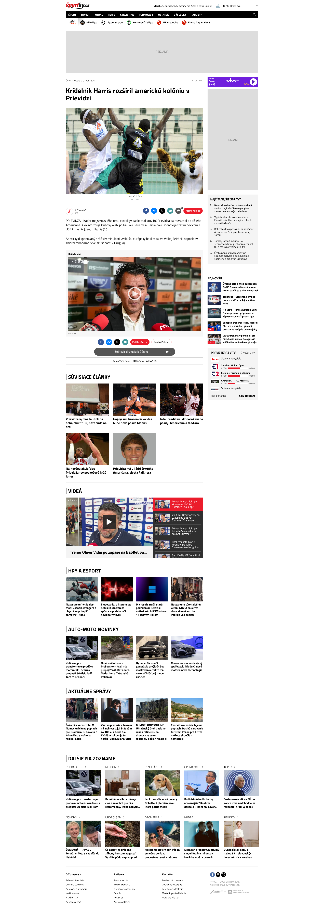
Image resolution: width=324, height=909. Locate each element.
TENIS (111, 15)
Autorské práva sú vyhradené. (225, 884)
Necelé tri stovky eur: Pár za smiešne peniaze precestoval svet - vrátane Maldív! (162, 854)
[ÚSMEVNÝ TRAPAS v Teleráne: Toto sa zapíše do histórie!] (83, 834)
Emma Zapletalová (199, 22)
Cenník (117, 893)
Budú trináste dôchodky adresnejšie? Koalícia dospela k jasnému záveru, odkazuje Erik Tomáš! (200, 803)
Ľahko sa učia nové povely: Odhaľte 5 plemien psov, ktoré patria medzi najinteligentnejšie (161, 803)
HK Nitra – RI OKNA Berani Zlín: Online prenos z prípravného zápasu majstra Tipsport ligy (240, 313)
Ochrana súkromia (75, 884)
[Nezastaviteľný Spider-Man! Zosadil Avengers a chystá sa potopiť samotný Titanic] (82, 589)
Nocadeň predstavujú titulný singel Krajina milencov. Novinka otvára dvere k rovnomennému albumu (201, 854)
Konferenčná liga (143, 22)
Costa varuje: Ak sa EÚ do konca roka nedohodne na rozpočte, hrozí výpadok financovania (239, 803)
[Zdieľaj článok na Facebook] (146, 211)
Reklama (119, 874)
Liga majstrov (115, 22)
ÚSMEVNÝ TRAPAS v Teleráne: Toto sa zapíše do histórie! (82, 853)
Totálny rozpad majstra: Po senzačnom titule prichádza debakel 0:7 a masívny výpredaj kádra (233, 244)
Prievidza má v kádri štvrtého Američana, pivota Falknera (133, 470)
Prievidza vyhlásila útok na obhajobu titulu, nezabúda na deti (86, 423)
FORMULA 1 (146, 15)
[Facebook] (212, 875)
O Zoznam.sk (73, 874)
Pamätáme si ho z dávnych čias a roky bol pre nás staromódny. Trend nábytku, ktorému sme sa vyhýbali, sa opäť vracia (122, 803)
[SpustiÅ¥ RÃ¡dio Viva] (232, 80)
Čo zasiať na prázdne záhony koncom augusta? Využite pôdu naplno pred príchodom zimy (121, 854)
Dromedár (152, 817)
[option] (83, 815)
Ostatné (78, 80)
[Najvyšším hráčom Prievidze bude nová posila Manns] (134, 400)
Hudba (188, 817)
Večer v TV (249, 352)
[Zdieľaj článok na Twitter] (162, 211)
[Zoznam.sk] (219, 892)
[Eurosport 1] (215, 366)
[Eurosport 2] (215, 374)
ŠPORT (72, 15)
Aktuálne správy (89, 691)
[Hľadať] (254, 14)
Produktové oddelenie (172, 880)
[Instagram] (218, 875)
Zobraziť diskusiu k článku (143, 351)
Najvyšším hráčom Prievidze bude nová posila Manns (132, 421)
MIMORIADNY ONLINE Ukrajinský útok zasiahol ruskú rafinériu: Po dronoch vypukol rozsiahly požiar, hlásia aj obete (151, 731)
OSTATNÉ (163, 15)
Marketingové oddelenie (174, 893)
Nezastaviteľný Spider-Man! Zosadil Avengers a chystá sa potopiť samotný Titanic (81, 610)
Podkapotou (74, 767)
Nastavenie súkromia (76, 889)
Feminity (229, 817)
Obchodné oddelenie (172, 884)
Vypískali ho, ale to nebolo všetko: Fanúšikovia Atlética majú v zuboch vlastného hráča (232, 220)
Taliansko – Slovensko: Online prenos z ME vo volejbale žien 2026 (239, 300)
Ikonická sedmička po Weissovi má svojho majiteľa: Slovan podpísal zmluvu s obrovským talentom (233, 208)
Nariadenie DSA (73, 902)
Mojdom (110, 767)
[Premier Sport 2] (215, 389)
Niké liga (91, 22)
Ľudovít (194, 6)
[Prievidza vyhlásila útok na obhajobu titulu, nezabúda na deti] (87, 400)
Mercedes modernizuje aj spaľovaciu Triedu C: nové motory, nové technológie (186, 666)
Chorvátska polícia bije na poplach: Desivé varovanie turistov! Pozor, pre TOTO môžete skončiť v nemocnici (187, 731)
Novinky (71, 817)
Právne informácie (75, 880)
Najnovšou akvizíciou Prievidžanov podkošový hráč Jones (86, 472)
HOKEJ (85, 15)
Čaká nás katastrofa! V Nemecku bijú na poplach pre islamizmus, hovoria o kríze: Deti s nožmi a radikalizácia (81, 731)
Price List (118, 897)
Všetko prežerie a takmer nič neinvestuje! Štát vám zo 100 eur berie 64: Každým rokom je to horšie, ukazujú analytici (116, 731)
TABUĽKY (196, 15)
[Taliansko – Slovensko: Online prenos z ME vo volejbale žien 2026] (214, 300)
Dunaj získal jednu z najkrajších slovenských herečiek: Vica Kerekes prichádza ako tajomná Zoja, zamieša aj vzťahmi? (241, 854)
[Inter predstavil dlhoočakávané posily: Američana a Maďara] (181, 400)
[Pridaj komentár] (178, 211)
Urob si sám (113, 817)
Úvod (68, 80)
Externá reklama (122, 884)
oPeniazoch (192, 767)
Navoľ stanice (218, 396)
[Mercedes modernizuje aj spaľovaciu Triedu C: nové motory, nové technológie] (187, 648)
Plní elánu (152, 767)
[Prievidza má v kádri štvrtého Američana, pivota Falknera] (134, 449)
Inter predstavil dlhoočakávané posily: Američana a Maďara (181, 421)
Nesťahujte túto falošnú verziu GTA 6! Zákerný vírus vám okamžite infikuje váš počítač (186, 610)
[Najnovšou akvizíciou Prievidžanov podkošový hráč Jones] (87, 449)
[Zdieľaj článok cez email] (170, 211)
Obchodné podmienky (124, 889)
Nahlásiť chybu (161, 342)
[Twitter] (223, 875)
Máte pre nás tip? (170, 897)
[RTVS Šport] (215, 359)
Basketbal (91, 80)
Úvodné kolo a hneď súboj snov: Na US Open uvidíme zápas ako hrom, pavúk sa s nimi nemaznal (240, 287)
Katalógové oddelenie (172, 889)
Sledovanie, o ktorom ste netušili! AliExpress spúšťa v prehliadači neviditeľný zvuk (116, 610)
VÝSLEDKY (180, 15)
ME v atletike (170, 22)
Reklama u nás (121, 880)
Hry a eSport (84, 571)
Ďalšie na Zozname (91, 758)
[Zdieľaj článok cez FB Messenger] (154, 211)
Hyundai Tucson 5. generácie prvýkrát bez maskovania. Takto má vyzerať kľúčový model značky (150, 669)
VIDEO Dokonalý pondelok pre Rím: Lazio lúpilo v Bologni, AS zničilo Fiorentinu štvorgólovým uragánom (240, 339)
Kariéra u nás (72, 893)
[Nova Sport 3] (215, 381)
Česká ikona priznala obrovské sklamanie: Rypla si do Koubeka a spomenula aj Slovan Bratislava (231, 256)
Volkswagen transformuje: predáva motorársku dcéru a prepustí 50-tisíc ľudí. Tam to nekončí (79, 669)
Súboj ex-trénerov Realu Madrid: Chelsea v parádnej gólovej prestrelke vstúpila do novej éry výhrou (240, 326)
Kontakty (167, 874)
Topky (228, 767)
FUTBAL (98, 15)
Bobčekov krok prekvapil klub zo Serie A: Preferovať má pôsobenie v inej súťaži (234, 232)
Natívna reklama (122, 902)
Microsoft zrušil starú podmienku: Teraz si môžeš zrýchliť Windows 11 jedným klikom (151, 610)
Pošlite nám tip (193, 210)
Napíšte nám (72, 897)
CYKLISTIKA (127, 15)
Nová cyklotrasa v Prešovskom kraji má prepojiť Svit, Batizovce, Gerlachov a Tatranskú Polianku (115, 669)
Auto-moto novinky (93, 629)
